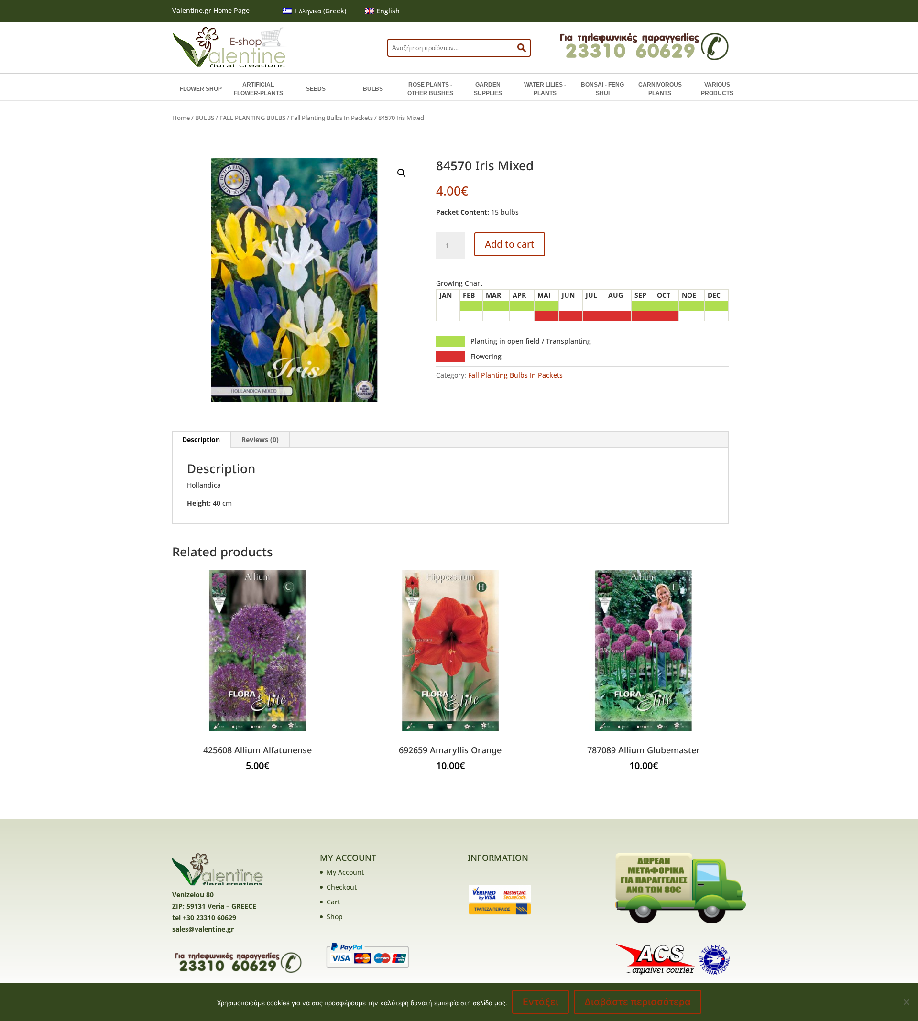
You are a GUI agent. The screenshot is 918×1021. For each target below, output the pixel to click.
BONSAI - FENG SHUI (602, 89)
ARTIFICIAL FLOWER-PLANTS (258, 89)
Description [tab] (201, 439)
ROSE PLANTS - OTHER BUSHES (430, 89)
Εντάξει (540, 1002)
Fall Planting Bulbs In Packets (332, 117)
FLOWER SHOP (201, 89)
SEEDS (316, 89)
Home (181, 117)
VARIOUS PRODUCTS (717, 89)
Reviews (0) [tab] (260, 439)
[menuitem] (314, 11)
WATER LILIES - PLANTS (545, 89)
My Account (345, 872)
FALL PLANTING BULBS (252, 117)
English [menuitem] (388, 10)
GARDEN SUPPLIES (488, 89)
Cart (333, 901)
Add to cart (510, 244)
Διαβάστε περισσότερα (637, 1002)
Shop (335, 916)
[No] (906, 1002)
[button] (401, 173)
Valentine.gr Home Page (211, 10)
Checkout (342, 886)
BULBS (373, 89)
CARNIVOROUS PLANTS (660, 89)
